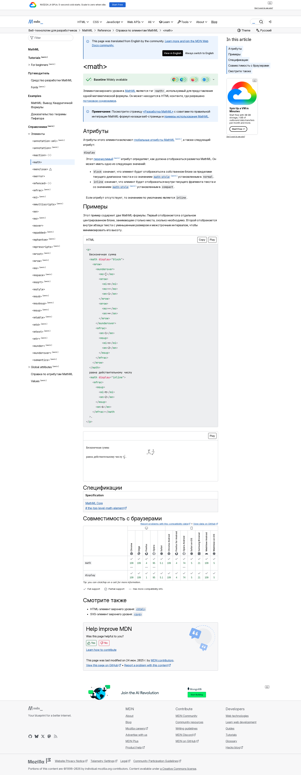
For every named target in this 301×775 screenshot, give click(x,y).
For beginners (39, 65)
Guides (230, 728)
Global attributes (41, 367)
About (129, 716)
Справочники (37, 127)
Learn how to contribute (101, 650)
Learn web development (241, 722)
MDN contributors (162, 660)
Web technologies (237, 716)
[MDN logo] (35, 708)
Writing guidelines (187, 728)
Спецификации (238, 60)
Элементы (38, 134)
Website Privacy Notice (70, 761)
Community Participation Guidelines (155, 761)
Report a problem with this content (146, 665)
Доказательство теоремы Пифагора (48, 116)
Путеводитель (38, 73)
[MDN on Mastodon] (49, 736)
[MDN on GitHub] (30, 736)
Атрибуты (235, 48)
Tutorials (34, 58)
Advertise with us (136, 735)
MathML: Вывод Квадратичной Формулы (51, 105)
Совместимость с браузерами (248, 65)
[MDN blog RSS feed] (55, 736)
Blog (214, 22)
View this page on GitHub (102, 665)
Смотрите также (239, 71)
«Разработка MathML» (158, 111)
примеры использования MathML (186, 116)
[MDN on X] (43, 736)
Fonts (34, 87)
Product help (133, 747)
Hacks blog (233, 747)
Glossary (231, 741)
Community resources (189, 722)
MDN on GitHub (186, 741)
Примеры (234, 54)
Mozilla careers (135, 728)
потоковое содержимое (99, 101)
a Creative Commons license (178, 768)
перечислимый (103, 159)
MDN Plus (131, 741)
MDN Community (186, 716)
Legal (123, 761)
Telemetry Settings (102, 761)
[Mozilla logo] (39, 760)
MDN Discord (184, 735)
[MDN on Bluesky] (36, 736)
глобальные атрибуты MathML (154, 140)
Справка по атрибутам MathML (52, 374)
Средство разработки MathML (51, 80)
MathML (130, 91)
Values (35, 381)
